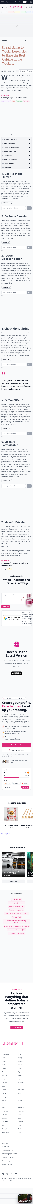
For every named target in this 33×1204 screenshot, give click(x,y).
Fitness (23, 12)
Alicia (4, 71)
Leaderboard (7, 787)
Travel (28, 12)
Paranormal (21, 1107)
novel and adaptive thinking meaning (16, 922)
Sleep (19, 1118)
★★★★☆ (28, 41)
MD (17, 71)
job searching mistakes (16, 933)
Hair (19, 1086)
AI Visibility (5, 1146)
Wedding (17, 12)
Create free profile (16, 745)
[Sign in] (30, 7)
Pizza (13, 101)
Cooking (4, 1068)
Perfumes (10, 12)
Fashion (4, 1075)
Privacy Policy (6, 1161)
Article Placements (7, 1150)
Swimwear (21, 1122)
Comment (5, 607)
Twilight (4, 1129)
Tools (19, 1132)
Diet (3, 1072)
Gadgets (4, 1082)
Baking (20, 1057)
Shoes (19, 1114)
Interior (4, 1093)
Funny (20, 1079)
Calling (9, 569)
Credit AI (8, 386)
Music (19, 1104)
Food (3, 1079)
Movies (4, 1104)
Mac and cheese (6, 101)
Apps (19, 1054)
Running (4, 1114)
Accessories (5, 1054)
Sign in (10, 756)
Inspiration (21, 1090)
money (4, 41)
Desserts (20, 1068)
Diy (19, 1072)
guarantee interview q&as (16, 930)
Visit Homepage (16, 1027)
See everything (6, 834)
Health (4, 1090)
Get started (25, 787)
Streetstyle (5, 1122)
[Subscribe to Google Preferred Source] (12, 618)
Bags (3, 1057)
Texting (4, 569)
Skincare (4, 1118)
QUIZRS (30, 103)
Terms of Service (7, 1164)
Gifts (3, 1086)
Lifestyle (4, 12)
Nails (3, 1107)
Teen (3, 1125)
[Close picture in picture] (20, 1196)
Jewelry (20, 1093)
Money (20, 1100)
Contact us (5, 1143)
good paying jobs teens (16, 903)
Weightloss (5, 1132)
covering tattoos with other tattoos (16, 926)
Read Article (17, 881)
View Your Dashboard (17, 750)
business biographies (16, 910)
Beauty (4, 1061)
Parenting (5, 1111)
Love (19, 1097)
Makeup (4, 1100)
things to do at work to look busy (16, 913)
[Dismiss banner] (29, 612)
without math (16, 917)
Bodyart (20, 1061)
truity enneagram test (16, 906)
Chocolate (19, 101)
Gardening (21, 1082)
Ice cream (26, 101)
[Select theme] (26, 7)
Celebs (20, 1065)
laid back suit (16, 899)
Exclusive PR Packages (8, 1157)
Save (23, 71)
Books (4, 1065)
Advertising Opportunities (10, 1154)
